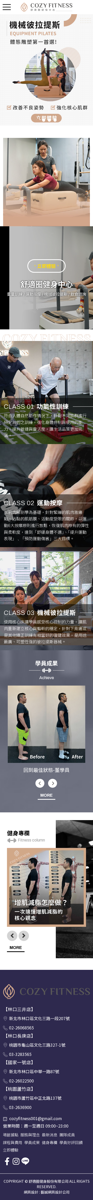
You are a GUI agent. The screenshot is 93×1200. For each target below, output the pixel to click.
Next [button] (53, 783)
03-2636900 (20, 1107)
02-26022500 (21, 1081)
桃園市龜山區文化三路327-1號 (37, 1045)
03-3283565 (20, 1054)
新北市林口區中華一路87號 (34, 1071)
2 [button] (43, 120)
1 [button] (38, 120)
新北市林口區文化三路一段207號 (39, 1018)
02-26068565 (21, 1028)
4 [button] (55, 120)
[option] (46, 70)
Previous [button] (40, 783)
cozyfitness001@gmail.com (11, 1118)
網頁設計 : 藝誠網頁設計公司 (46, 1192)
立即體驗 (46, 266)
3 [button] (49, 120)
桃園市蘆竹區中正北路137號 (35, 1098)
